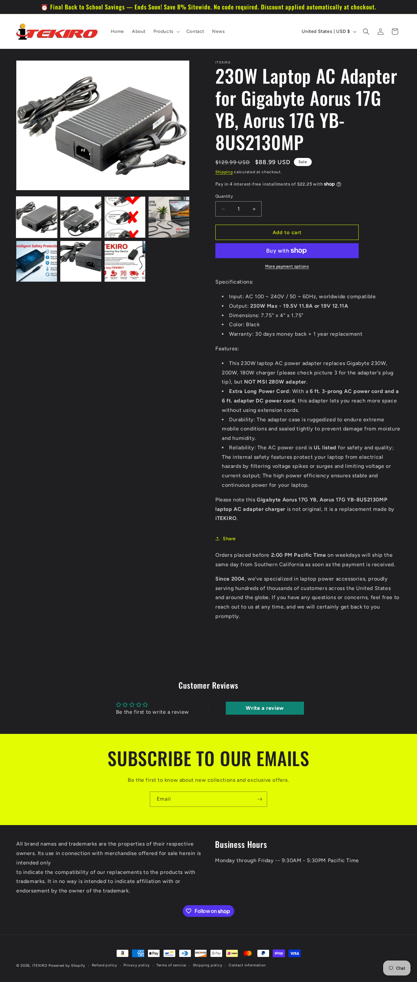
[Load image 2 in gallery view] (80, 217)
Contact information (247, 965)
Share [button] (229, 538)
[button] (166, 31)
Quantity (224, 196)
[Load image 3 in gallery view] (125, 217)
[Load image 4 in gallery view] (169, 217)
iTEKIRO (40, 965)
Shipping (224, 172)
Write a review (264, 708)
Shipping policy (208, 965)
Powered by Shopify (67, 965)
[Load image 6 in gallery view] (80, 261)
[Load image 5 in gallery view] (36, 261)
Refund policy (104, 965)
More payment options (287, 266)
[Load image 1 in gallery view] (36, 217)
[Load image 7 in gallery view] (125, 261)
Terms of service (171, 965)
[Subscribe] (259, 799)
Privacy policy (136, 965)
